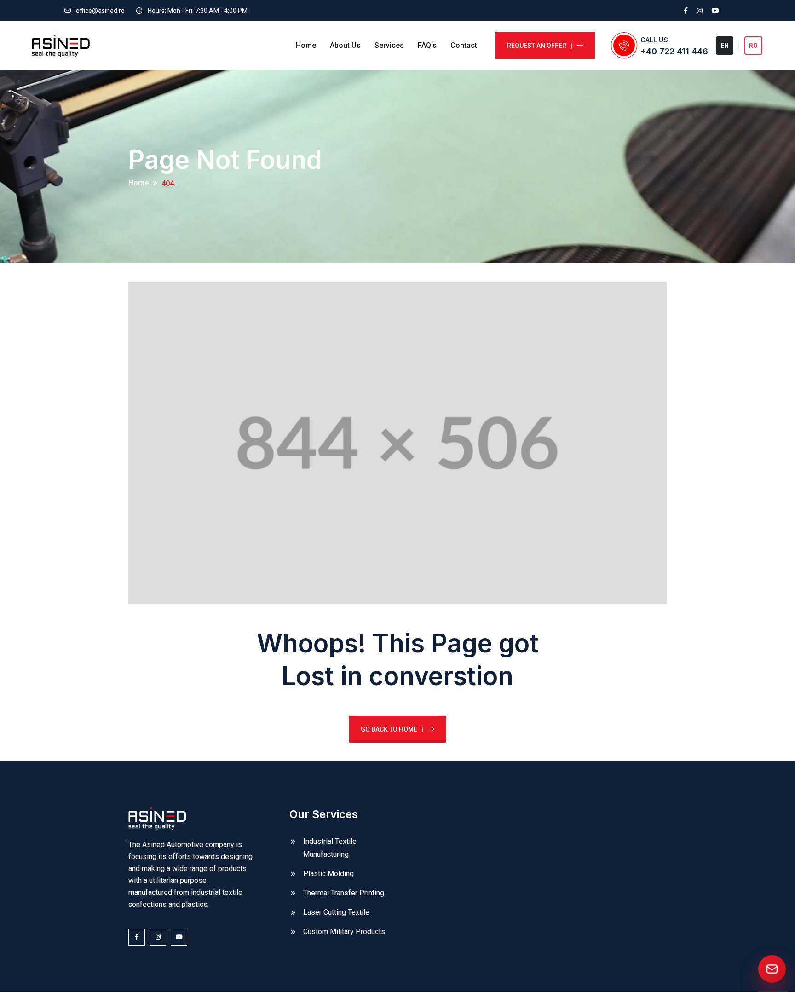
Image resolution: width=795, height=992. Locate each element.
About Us (345, 45)
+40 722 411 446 (674, 51)
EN (724, 45)
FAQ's (427, 45)
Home (306, 45)
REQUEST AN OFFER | (539, 45)
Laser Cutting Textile (336, 912)
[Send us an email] (772, 969)
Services (389, 45)
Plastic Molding (328, 873)
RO (753, 45)
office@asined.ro (100, 10)
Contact (463, 45)
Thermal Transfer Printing (343, 892)
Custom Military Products (344, 931)
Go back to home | (392, 729)
